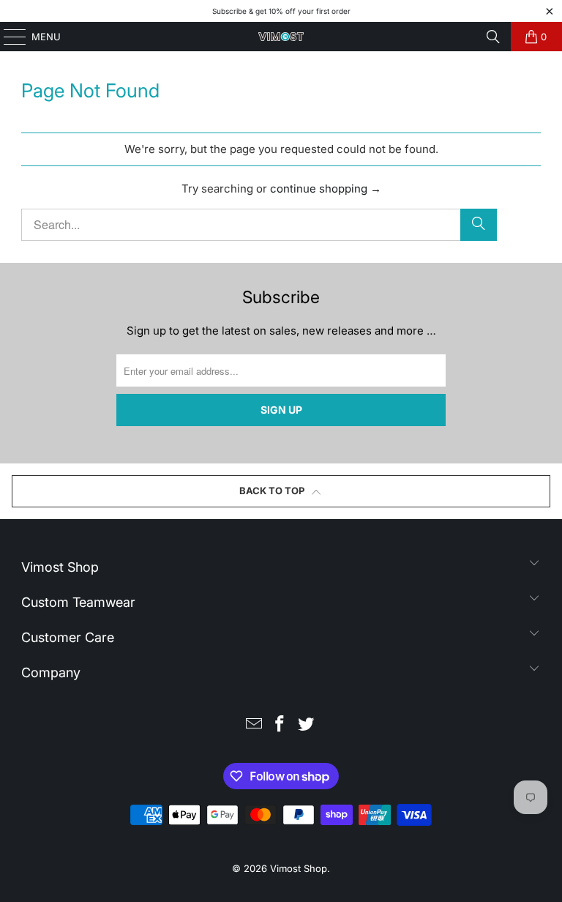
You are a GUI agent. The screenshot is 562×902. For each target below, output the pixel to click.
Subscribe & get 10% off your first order (281, 11)
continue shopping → (325, 188)
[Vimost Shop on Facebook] (280, 725)
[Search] (493, 36)
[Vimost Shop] (281, 36)
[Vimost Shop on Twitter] (307, 725)
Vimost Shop (298, 868)
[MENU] (7, 36)
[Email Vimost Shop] (254, 725)
